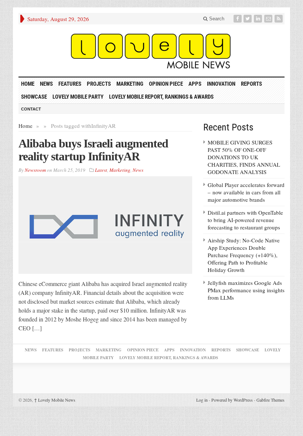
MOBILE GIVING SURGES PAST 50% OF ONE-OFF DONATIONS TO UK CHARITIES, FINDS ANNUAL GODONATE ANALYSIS (244, 157)
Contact (31, 109)
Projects (99, 84)
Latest (101, 170)
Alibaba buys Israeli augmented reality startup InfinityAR (93, 150)
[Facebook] (238, 18)
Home (25, 125)
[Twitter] (248, 18)
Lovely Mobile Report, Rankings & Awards (161, 96)
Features (69, 84)
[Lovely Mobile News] (151, 50)
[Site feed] (279, 18)
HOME (27, 84)
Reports (251, 84)
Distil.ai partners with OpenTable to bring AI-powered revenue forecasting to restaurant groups (245, 220)
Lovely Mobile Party (77, 96)
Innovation (221, 84)
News (46, 84)
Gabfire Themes (270, 400)
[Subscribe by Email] (269, 18)
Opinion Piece (166, 84)
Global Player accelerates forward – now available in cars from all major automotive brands (246, 192)
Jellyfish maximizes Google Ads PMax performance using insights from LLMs (246, 290)
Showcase (34, 96)
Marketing (129, 84)
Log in (202, 400)
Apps (194, 84)
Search (216, 18)
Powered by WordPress (232, 400)
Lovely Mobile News (54, 400)
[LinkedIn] (258, 18)
